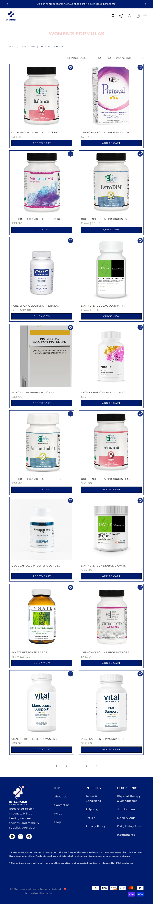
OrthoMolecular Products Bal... (36, 132)
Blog (57, 822)
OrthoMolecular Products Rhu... (36, 218)
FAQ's (58, 813)
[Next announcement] (146, 4)
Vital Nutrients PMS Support (102, 738)
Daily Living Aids (129, 826)
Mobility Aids (126, 818)
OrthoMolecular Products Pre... (106, 132)
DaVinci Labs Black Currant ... (103, 305)
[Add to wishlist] (70, 67)
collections (28, 47)
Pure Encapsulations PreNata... (35, 305)
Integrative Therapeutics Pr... (33, 392)
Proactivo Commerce (40, 893)
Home (12, 47)
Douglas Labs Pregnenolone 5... (35, 565)
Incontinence (126, 834)
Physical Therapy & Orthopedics (129, 798)
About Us (60, 796)
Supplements (126, 809)
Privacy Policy (96, 826)
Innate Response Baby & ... (30, 652)
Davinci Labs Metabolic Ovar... (104, 565)
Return (90, 818)
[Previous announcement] (7, 4)
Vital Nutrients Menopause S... (34, 738)
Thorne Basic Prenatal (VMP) (102, 392)
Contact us (62, 805)
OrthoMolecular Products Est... (105, 218)
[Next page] (97, 766)
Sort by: (104, 58)
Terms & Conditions (93, 798)
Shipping (92, 809)
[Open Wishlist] (129, 16)
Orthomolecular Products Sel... (36, 478)
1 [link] (56, 766)
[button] (145, 16)
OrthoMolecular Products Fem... (106, 478)
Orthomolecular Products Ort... (106, 652)
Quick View (111, 229)
